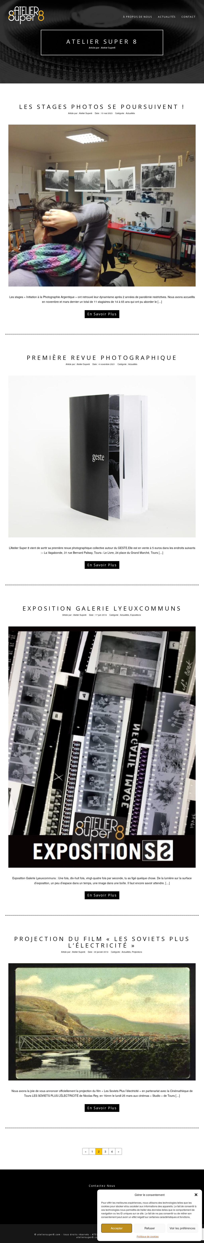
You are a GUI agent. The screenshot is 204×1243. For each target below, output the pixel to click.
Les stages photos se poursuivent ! (102, 107)
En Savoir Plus (102, 314)
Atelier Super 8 (102, 41)
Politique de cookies (148, 1236)
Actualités (167, 16)
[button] (196, 1195)
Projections (137, 952)
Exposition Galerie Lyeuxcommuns (102, 608)
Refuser (149, 1228)
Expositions (135, 615)
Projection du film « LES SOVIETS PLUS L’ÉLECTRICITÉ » (102, 942)
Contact (188, 16)
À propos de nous (137, 16)
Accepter (117, 1228)
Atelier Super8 (85, 113)
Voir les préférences (182, 1228)
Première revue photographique (102, 357)
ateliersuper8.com (88, 1237)
